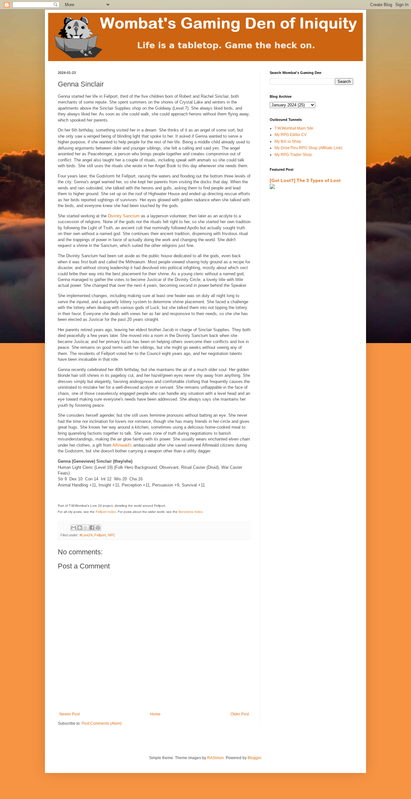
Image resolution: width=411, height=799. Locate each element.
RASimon (215, 758)
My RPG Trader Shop (293, 154)
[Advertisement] (307, 269)
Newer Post (69, 714)
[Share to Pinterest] (98, 527)
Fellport (100, 535)
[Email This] (73, 527)
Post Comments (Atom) (102, 723)
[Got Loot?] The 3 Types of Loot (305, 180)
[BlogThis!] (79, 527)
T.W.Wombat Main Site (294, 128)
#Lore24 (86, 535)
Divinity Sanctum (124, 215)
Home (155, 714)
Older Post (240, 714)
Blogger (254, 758)
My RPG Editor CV (291, 134)
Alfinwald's (122, 445)
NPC (111, 535)
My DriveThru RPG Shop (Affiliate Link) (308, 148)
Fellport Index (106, 511)
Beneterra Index (191, 511)
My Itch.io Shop (288, 141)
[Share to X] (86, 527)
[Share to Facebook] (92, 527)
